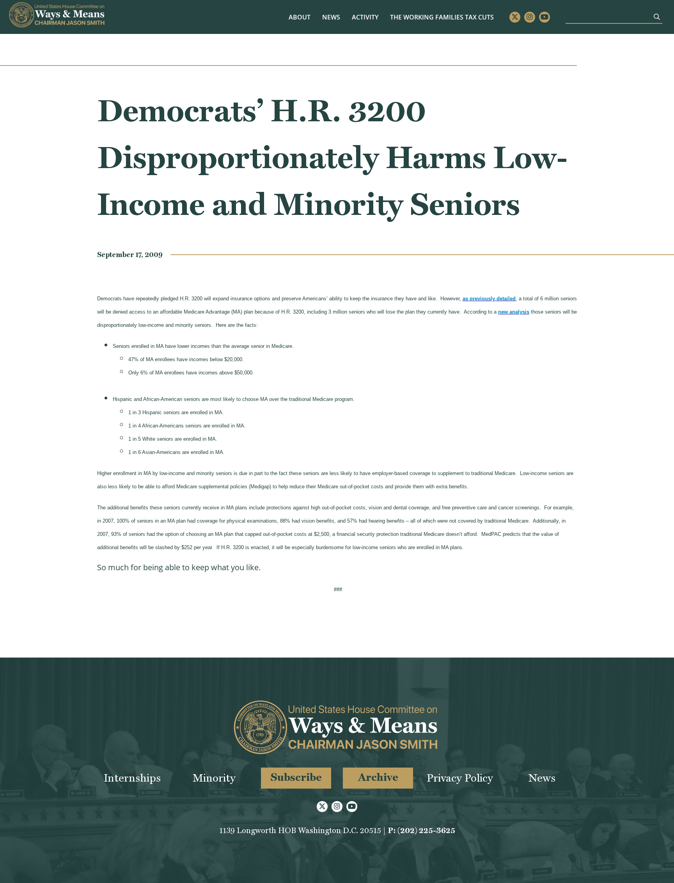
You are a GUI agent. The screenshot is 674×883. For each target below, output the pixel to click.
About (299, 17)
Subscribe (296, 777)
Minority (214, 777)
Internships (132, 777)
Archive (378, 777)
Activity (365, 17)
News (331, 17)
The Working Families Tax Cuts (442, 17)
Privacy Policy (460, 777)
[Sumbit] (656, 16)
